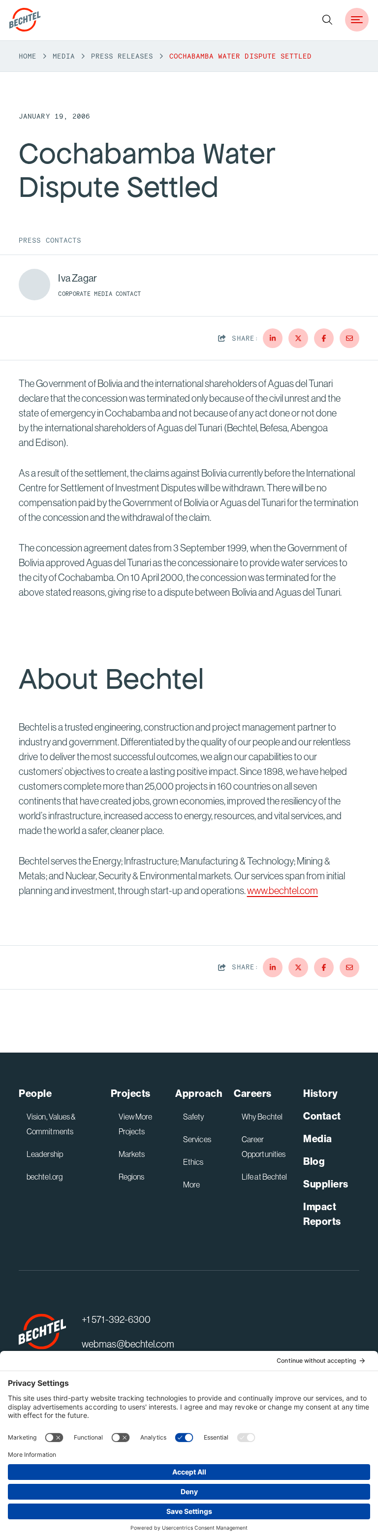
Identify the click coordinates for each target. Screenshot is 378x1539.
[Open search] (327, 20)
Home (27, 56)
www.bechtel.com (282, 890)
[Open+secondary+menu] (357, 20)
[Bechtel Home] (25, 19)
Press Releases (122, 56)
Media (64, 56)
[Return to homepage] (42, 1331)
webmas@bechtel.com (128, 1344)
